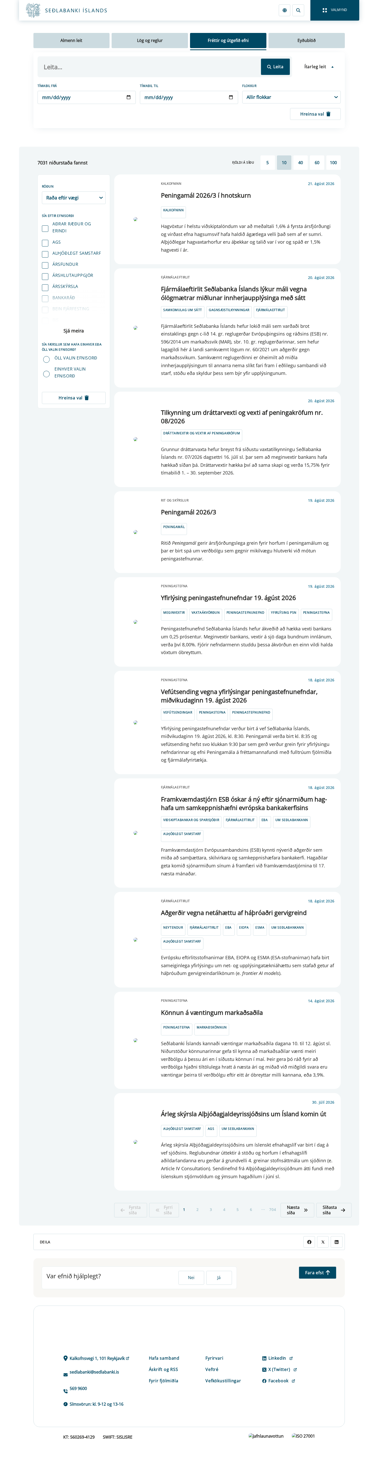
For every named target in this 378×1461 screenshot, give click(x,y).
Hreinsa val (312, 114)
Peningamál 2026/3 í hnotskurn (206, 195)
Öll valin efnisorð (76, 358)
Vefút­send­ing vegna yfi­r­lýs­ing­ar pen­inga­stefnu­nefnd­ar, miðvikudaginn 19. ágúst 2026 (239, 696)
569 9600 (78, 1388)
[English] (284, 10)
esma (259, 927)
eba (265, 820)
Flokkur (249, 86)
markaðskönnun (212, 1027)
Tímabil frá (47, 86)
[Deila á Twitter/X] (323, 1242)
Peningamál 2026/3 (188, 512)
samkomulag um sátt (182, 310)
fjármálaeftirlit (270, 310)
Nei (191, 1277)
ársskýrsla (65, 286)
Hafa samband (164, 1358)
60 (317, 162)
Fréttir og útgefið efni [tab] (228, 40)
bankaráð (63, 298)
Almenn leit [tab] (71, 40)
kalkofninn (173, 210)
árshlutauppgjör (72, 275)
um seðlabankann (291, 820)
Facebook (278, 1381)
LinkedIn (277, 1358)
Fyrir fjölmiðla (163, 1381)
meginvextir (174, 612)
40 (300, 162)
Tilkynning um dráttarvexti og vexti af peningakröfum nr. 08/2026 (242, 416)
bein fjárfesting (70, 309)
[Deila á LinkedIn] (336, 1242)
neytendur (173, 927)
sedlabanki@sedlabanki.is (94, 1372)
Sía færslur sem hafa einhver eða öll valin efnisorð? (72, 347)
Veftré (212, 1369)
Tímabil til (149, 86)
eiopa (244, 927)
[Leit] (298, 10)
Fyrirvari (214, 1358)
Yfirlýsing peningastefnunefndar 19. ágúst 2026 (228, 597)
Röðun (48, 186)
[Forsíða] (74, 10)
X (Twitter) (279, 1369)
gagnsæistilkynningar (229, 310)
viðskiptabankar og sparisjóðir (191, 820)
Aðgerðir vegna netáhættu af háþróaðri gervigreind (234, 912)
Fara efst (314, 1272)
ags (56, 242)
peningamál (174, 527)
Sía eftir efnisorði (58, 216)
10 (284, 162)
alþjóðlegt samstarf (76, 253)
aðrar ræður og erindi (71, 227)
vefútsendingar (177, 712)
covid (59, 331)
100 (333, 162)
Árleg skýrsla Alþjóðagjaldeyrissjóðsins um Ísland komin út (243, 1114)
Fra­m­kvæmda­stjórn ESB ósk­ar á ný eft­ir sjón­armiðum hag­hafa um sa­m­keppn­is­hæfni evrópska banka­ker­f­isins (244, 803)
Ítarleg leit (315, 66)
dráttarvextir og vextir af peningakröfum (201, 433)
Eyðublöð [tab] (307, 40)
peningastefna (316, 612)
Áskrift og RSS (163, 1369)
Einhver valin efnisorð (70, 372)
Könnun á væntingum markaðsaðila (212, 1012)
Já (219, 1277)
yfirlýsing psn (283, 612)
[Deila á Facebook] (309, 1242)
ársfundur (65, 264)
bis (55, 320)
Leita (278, 66)
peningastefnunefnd (246, 612)
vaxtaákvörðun (206, 612)
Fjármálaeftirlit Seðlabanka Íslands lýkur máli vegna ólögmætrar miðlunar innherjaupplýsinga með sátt (234, 293)
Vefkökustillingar (223, 1381)
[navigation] (334, 10)
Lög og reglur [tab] (150, 40)
